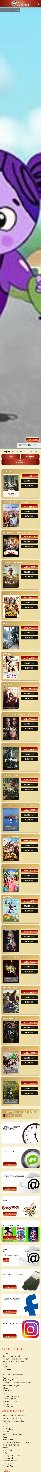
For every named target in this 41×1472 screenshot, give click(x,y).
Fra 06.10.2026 (29, 810)
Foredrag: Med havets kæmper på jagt (16, 1383)
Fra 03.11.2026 (29, 1053)
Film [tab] (10, 457)
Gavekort (33, 452)
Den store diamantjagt (10, 1385)
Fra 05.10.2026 (29, 780)
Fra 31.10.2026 (29, 1023)
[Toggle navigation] (38, 3)
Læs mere (29, 486)
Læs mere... (10, 1164)
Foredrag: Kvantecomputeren (13, 1396)
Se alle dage (29, 481)
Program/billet (8, 452)
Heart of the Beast (9, 1380)
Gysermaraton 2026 (9, 1401)
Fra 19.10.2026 (29, 932)
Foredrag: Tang (8, 1407)
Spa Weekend (7, 1369)
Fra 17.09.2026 (29, 658)
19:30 (30, 476)
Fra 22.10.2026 (29, 992)
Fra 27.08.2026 (29, 506)
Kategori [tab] (29, 457)
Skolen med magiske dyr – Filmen (15, 1359)
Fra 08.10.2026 (29, 840)
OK (6, 1260)
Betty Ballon (7, 1391)
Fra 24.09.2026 (29, 719)
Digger (4, 1378)
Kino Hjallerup (15, 2)
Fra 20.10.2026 (29, 962)
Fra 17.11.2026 (29, 1083)
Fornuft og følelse (9, 1399)
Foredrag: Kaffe (8, 1404)
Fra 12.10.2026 (29, 901)
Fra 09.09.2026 (29, 567)
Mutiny (5, 1367)
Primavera (6, 1372)
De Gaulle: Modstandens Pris (13, 1362)
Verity (4, 1393)
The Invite (6, 1354)
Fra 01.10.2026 (29, 749)
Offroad (5, 1388)
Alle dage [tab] (20, 462)
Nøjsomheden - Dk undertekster (21, 445)
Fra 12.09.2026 (29, 597)
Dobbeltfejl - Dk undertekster (13, 1375)
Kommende (21, 452)
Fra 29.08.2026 (29, 537)
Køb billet (32, 440)
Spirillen (5, 1364)
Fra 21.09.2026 (29, 689)
